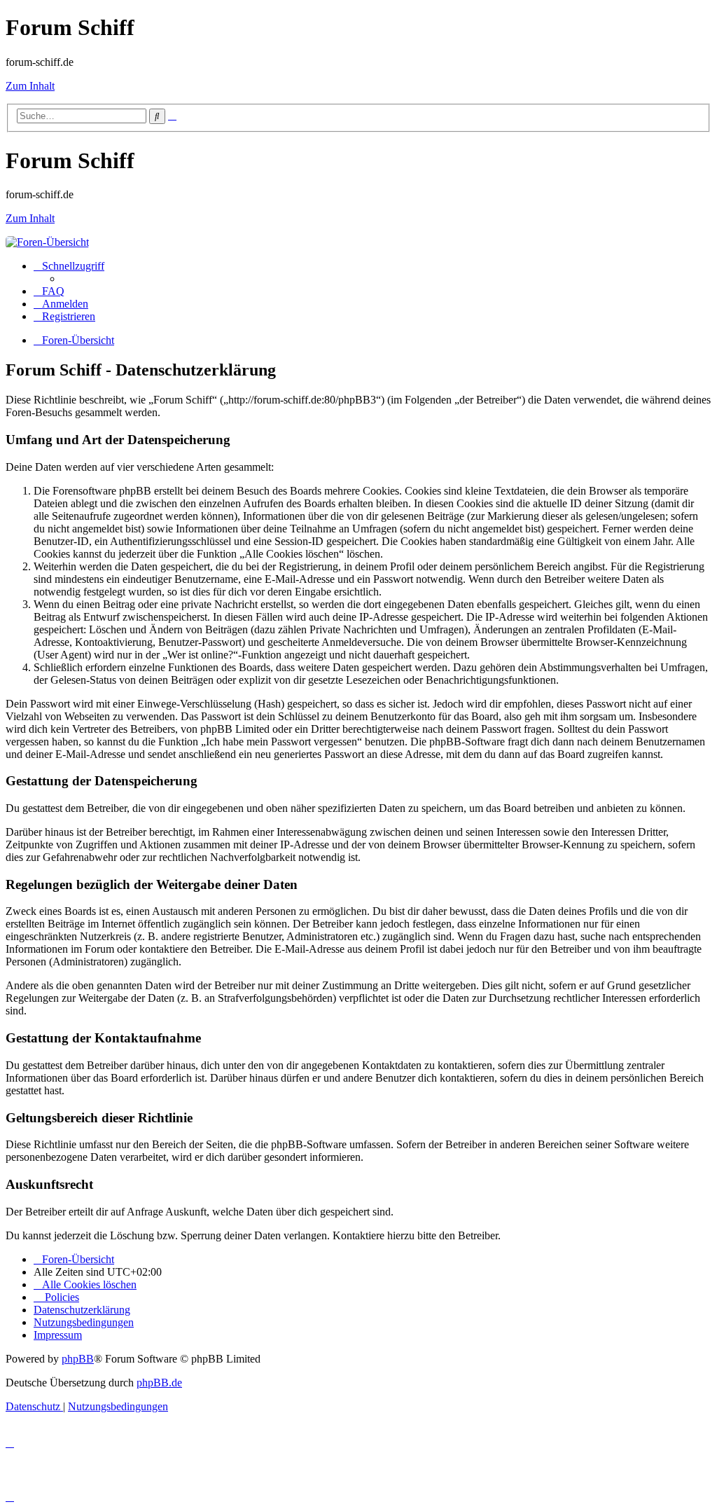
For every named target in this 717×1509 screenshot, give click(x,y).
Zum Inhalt (30, 86)
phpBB (78, 1359)
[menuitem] (49, 291)
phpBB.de (159, 1383)
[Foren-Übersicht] (47, 242)
